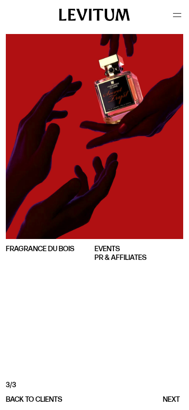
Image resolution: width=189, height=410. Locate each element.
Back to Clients (34, 399)
